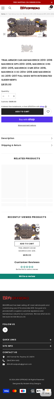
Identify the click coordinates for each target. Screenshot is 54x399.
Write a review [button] (27, 276)
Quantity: (5, 91)
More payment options (27, 125)
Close (52, 3)
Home (3, 14)
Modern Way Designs (32, 383)
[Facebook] (5, 329)
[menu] (2, 8)
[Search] (10, 8)
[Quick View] (38, 230)
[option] (27, 27)
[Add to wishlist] (48, 111)
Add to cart (22, 111)
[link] (13, 200)
